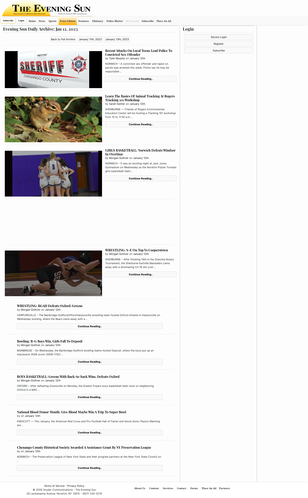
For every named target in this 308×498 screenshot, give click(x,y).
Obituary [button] (97, 21)
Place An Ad (164, 21)
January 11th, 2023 (90, 39)
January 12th (137, 58)
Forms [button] (194, 488)
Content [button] (154, 488)
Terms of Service (54, 485)
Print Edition (68, 21)
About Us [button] (140, 488)
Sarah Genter (117, 103)
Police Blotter (115, 21)
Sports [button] (52, 21)
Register (219, 43)
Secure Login (219, 37)
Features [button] (83, 21)
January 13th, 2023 (117, 39)
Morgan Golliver (118, 158)
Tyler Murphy (117, 58)
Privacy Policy (75, 485)
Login (21, 20)
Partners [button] (225, 488)
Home (32, 21)
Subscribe (8, 20)
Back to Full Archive (63, 39)
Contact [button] (182, 488)
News (42, 21)
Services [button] (168, 488)
